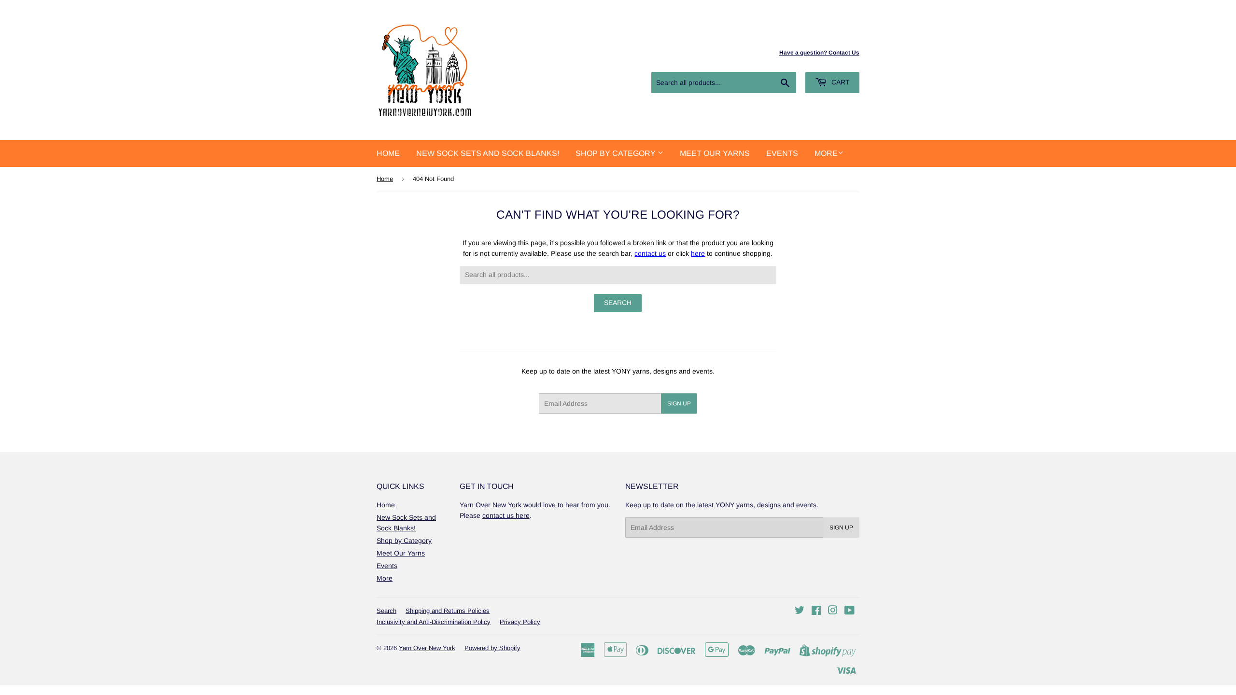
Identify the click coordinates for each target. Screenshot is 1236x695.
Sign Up (679, 403)
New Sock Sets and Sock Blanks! (487, 153)
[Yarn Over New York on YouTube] (849, 611)
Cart (839, 82)
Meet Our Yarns (715, 153)
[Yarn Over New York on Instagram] (833, 611)
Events (782, 153)
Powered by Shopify (492, 648)
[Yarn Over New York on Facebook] (816, 611)
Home (388, 153)
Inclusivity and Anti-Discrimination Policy (434, 622)
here (698, 253)
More (826, 153)
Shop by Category (617, 153)
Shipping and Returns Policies (448, 610)
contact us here (506, 515)
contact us (650, 253)
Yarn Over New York (427, 648)
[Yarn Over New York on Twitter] (799, 611)
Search (386, 610)
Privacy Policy (520, 622)
